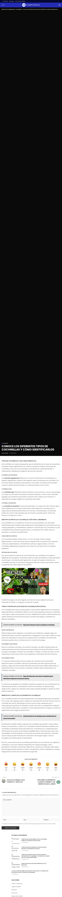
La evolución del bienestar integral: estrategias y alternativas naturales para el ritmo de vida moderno (30, 871)
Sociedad (5, 443)
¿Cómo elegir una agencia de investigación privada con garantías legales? (33, 848)
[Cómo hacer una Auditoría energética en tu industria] (16, 865)
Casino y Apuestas (17, 883)
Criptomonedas (16, 886)
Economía (14, 893)
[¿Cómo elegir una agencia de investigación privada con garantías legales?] (16, 849)
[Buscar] (59, 5)
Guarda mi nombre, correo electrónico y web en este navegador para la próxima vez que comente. (29, 823)
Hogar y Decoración (17, 896)
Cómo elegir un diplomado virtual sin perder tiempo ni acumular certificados (34, 839)
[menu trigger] (4, 5)
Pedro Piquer (5, 453)
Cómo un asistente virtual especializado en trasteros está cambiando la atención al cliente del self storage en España (35, 856)
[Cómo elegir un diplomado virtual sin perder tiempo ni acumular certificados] (16, 841)
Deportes (14, 890)
